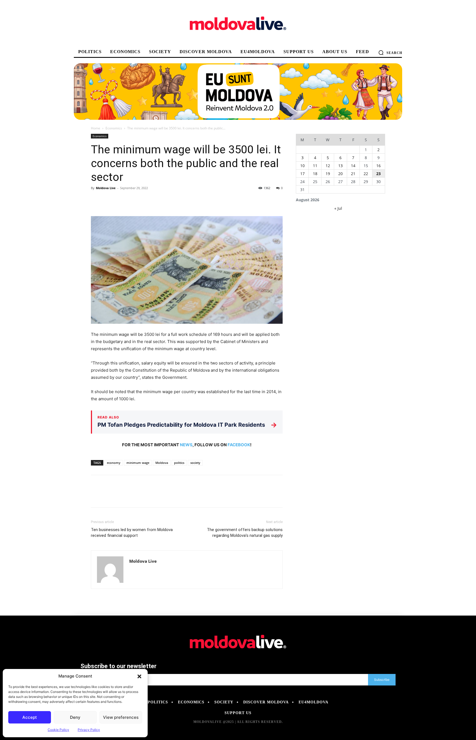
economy (113, 463)
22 (366, 173)
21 (353, 173)
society (195, 463)
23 (378, 173)
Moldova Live (106, 188)
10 (302, 165)
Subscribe (382, 680)
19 (328, 173)
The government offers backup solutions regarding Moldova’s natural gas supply (245, 532)
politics (179, 463)
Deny (75, 717)
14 (353, 165)
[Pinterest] (121, 200)
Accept (29, 717)
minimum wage (137, 463)
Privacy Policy (89, 730)
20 (340, 173)
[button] (139, 676)
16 (378, 165)
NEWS (186, 444)
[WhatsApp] (134, 200)
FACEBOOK (239, 444)
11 (315, 165)
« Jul (338, 208)
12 (328, 165)
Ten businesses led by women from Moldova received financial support (132, 532)
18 (315, 173)
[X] (109, 200)
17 (302, 173)
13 (340, 165)
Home (95, 128)
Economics (114, 128)
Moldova (161, 463)
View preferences (121, 717)
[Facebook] (96, 200)
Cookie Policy (58, 730)
